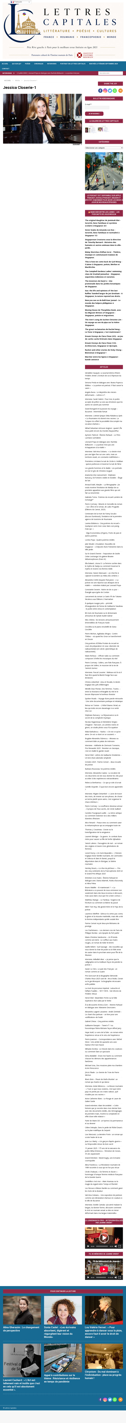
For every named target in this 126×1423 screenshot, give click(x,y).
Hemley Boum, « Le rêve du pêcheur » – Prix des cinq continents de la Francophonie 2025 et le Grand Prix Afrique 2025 (104, 871)
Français (18, 2)
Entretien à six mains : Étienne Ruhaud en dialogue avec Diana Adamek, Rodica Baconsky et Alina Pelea (104, 881)
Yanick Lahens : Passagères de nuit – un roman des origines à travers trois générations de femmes (104, 846)
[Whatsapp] (115, 90)
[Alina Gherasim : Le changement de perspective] (22, 1310)
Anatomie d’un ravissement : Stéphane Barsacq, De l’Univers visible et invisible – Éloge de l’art (103, 478)
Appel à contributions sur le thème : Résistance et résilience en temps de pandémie (62, 1378)
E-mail (88, 104)
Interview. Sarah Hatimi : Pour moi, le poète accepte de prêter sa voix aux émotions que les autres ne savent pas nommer (104, 402)
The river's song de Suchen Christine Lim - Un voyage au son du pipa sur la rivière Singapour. (103, 322)
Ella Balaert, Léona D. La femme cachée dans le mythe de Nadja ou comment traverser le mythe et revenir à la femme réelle (103, 566)
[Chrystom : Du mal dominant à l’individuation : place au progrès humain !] (104, 1356)
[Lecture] (88, 1246)
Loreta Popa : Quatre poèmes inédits (100, 540)
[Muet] (116, 1246)
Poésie (27, 64)
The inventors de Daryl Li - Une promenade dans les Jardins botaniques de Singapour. (102, 284)
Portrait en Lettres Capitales (72, 64)
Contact (5, 69)
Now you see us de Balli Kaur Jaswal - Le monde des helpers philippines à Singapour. (102, 303)
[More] (120, 90)
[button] (104, 1238)
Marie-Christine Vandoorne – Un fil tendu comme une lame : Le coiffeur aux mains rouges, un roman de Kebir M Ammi (101, 940)
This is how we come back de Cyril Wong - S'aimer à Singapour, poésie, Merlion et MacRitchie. (103, 264)
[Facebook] (100, 90)
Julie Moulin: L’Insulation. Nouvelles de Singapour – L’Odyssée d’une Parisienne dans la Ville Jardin (104, 547)
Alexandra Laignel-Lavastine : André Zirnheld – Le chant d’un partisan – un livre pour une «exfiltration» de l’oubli (103, 1014)
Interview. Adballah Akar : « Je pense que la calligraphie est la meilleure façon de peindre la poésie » (103, 962)
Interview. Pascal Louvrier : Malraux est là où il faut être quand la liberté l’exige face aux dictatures (103, 675)
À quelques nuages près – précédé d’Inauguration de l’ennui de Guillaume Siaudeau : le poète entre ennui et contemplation (104, 606)
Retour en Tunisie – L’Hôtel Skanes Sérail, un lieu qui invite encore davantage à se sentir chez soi (102, 708)
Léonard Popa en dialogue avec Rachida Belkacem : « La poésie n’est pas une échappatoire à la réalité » (101, 445)
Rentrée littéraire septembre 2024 (103, 64)
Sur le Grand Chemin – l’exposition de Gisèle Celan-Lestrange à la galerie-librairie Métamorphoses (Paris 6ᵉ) (102, 556)
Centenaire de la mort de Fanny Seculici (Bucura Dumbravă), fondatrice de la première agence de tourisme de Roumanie (103, 516)
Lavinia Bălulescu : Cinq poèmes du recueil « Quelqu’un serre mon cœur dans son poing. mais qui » (102, 526)
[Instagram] (105, 90)
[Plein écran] (119, 1246)
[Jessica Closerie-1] (42, 142)
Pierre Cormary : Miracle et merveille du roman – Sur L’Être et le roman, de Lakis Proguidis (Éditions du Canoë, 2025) (103, 507)
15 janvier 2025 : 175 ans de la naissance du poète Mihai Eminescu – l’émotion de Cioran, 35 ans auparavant (103, 1151)
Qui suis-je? (16, 64)
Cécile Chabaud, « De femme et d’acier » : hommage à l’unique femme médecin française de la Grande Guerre (103, 1174)
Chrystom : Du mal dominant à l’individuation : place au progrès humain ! (103, 1375)
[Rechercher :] (110, 73)
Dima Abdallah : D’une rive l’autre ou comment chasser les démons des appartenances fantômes (103, 1059)
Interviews (51, 64)
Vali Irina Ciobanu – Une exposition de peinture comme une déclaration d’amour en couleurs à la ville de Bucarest (103, 1198)
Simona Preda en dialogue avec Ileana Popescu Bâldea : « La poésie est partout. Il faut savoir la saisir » (104, 385)
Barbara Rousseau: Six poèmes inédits (100, 769)
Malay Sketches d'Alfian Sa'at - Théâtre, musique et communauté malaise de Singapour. (103, 255)
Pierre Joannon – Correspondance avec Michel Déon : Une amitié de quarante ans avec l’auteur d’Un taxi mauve (103, 1042)
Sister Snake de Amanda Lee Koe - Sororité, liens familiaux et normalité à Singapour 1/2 (102, 233)
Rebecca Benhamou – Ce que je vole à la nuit (103, 782)
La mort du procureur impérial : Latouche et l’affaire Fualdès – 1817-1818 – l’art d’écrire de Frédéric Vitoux (103, 991)
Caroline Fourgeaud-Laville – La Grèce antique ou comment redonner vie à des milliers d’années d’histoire (103, 816)
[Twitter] (110, 90)
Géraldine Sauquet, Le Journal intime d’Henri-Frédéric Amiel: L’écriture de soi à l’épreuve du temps (103, 376)
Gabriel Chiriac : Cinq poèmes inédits (99, 1021)
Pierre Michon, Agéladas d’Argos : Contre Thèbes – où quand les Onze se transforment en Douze (103, 636)
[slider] (102, 1246)
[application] (104, 1238)
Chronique (38, 64)
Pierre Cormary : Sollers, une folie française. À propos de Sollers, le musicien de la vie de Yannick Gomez (103, 665)
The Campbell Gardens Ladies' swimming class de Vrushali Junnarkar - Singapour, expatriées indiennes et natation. (103, 274)
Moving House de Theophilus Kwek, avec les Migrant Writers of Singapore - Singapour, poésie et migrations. (103, 313)
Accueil (5, 64)
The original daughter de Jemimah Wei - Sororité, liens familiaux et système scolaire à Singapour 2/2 (103, 223)
